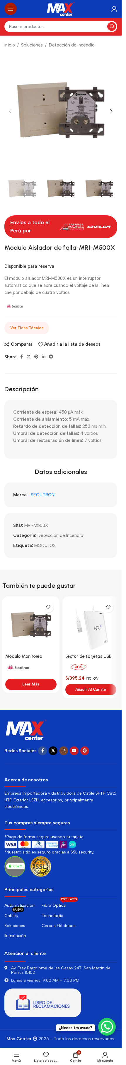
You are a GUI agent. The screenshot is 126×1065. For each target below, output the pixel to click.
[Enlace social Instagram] (63, 750)
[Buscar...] (111, 26)
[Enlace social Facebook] (21, 357)
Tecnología (52, 915)
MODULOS (45, 545)
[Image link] (26, 729)
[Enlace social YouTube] (74, 750)
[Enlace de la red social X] (29, 357)
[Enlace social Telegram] (51, 357)
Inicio (9, 45)
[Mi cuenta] (114, 9)
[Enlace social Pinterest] (36, 357)
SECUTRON (43, 494)
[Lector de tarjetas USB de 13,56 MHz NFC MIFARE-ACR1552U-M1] (91, 625)
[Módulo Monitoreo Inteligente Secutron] (31, 625)
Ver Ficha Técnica (26, 328)
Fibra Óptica (59, 904)
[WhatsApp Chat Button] (107, 1027)
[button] (10, 111)
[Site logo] (60, 8)
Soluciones (32, 45)
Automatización (19, 905)
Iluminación (15, 935)
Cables (13, 914)
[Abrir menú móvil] (10, 9)
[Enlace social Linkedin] (43, 357)
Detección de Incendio (72, 45)
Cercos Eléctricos (59, 925)
